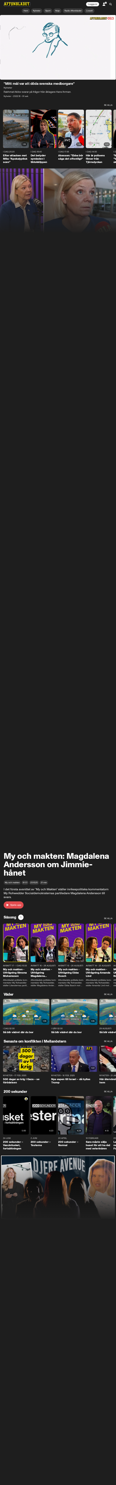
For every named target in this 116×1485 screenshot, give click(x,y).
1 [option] (20, 917)
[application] (58, 47)
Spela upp (15, 905)
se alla (108, 105)
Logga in (92, 4)
